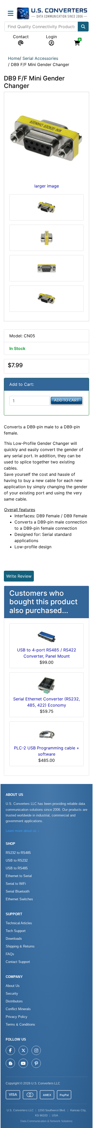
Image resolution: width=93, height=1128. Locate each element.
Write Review (19, 576)
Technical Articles (19, 923)
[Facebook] (10, 1050)
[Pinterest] (36, 1063)
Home (14, 58)
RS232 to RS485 (18, 853)
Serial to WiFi (16, 884)
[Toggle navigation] (10, 13)
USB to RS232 (17, 860)
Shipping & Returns (20, 946)
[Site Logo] (53, 13)
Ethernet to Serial (19, 876)
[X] (23, 1050)
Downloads (14, 939)
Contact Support (18, 962)
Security (12, 993)
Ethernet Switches (19, 899)
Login (51, 36)
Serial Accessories (40, 58)
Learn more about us (21, 831)
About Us (13, 986)
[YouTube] (23, 1063)
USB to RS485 (17, 868)
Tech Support (16, 931)
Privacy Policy (16, 1017)
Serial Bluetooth (17, 891)
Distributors (14, 1001)
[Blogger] (10, 1063)
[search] (83, 26)
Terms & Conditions (20, 1024)
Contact (21, 36)
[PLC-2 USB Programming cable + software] (46, 734)
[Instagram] (36, 1050)
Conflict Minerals (18, 1009)
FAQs (10, 954)
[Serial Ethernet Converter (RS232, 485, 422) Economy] (46, 685)
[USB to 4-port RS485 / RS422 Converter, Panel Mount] (46, 636)
